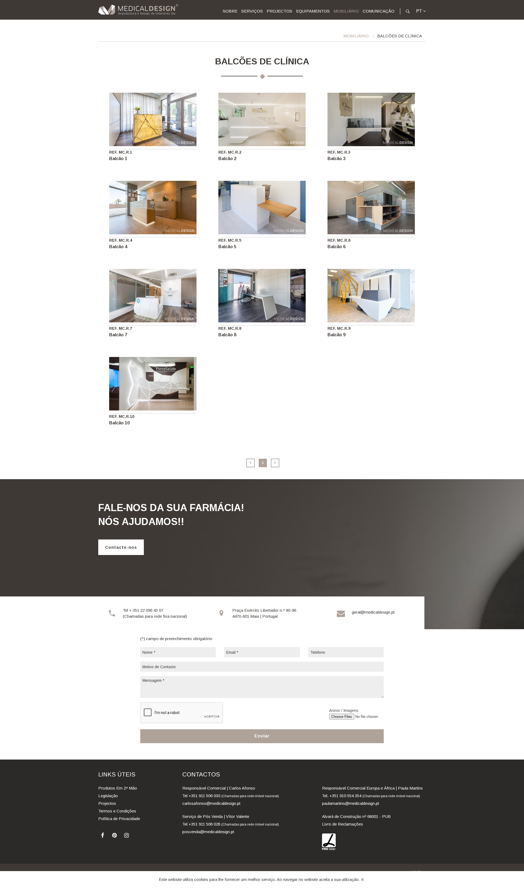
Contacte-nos (121, 547)
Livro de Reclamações (342, 824)
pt (419, 11)
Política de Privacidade (119, 818)
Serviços (252, 11)
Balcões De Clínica (399, 36)
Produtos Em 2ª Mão (117, 788)
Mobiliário (346, 11)
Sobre (230, 11)
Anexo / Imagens (343, 710)
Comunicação (378, 11)
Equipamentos (313, 11)
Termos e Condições (117, 811)
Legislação (108, 795)
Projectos (279, 11)
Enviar (262, 736)
